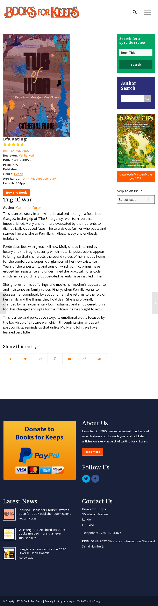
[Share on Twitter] (25, 358)
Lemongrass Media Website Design (82, 601)
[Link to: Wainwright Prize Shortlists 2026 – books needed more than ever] (9, 534)
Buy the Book (16, 192)
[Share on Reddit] (84, 358)
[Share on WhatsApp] (40, 358)
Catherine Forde (28, 207)
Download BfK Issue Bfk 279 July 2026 (136, 176)
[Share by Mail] (99, 358)
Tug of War (17, 199)
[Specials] (3, 303)
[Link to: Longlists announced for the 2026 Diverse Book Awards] (9, 554)
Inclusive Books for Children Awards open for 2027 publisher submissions (45, 511)
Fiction (18, 174)
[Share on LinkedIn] (70, 358)
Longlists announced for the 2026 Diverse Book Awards (42, 551)
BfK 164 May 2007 (16, 151)
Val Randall (26, 155)
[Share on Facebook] (10, 358)
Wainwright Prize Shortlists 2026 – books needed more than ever (43, 531)
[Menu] (147, 12)
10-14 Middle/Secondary (38, 178)
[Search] (134, 12)
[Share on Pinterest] (55, 358)
